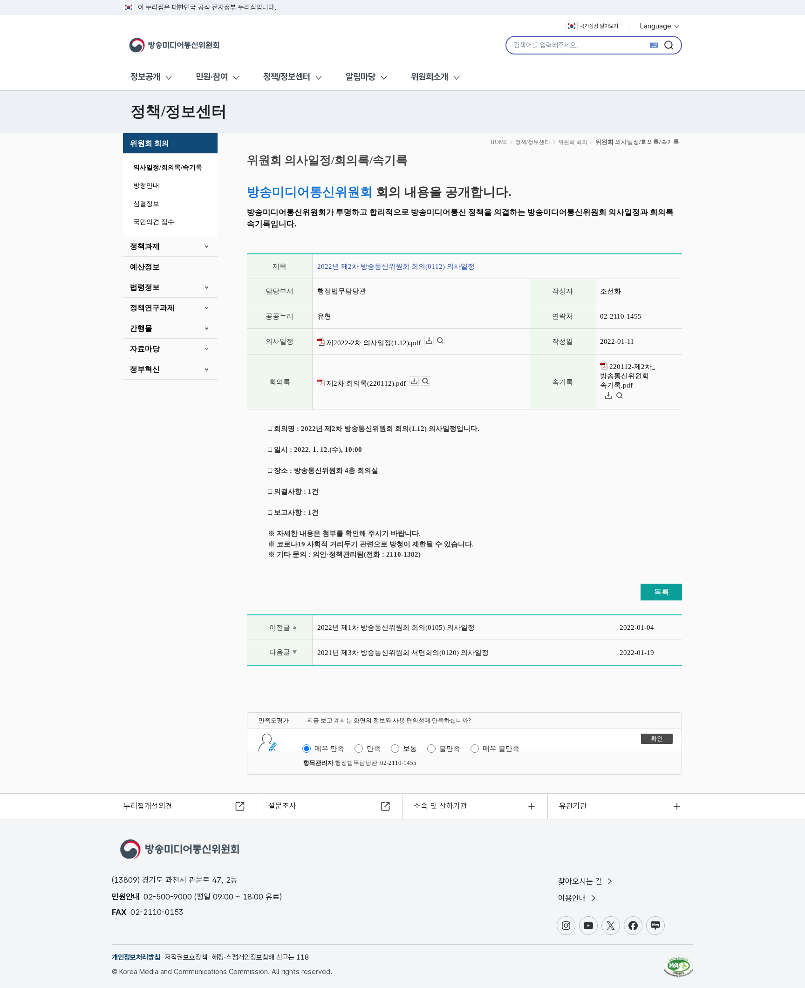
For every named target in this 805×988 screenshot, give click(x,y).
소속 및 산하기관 (440, 806)
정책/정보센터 (286, 76)
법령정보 (145, 287)
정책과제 (145, 246)
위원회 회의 (149, 143)
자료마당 (145, 349)
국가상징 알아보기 (599, 26)
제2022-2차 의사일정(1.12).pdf (373, 343)
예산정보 (145, 267)
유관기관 (573, 806)
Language (656, 26)
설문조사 (282, 806)
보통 (410, 748)
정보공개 (145, 76)
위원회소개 (429, 76)
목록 (661, 592)
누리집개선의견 (147, 806)
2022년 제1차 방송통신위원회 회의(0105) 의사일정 (396, 627)
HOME (499, 142)
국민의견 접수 (153, 221)
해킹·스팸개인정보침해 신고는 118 (260, 957)
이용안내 (573, 898)
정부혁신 (145, 369)
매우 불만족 (501, 748)
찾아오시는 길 (581, 881)
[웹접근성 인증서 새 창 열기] (678, 962)
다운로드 (418, 381)
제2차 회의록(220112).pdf (365, 383)
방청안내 (146, 185)
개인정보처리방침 (136, 957)
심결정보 (146, 203)
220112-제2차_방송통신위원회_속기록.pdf (627, 376)
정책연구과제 (152, 308)
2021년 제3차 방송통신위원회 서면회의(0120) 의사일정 (403, 652)
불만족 (449, 748)
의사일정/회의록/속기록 (167, 167)
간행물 (141, 328)
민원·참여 (212, 76)
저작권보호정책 (186, 957)
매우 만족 (329, 748)
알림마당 (360, 76)
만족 (374, 748)
